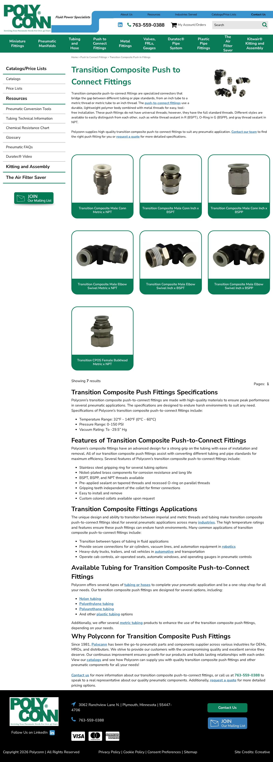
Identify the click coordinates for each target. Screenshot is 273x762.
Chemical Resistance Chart (27, 127)
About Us (127, 14)
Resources (153, 14)
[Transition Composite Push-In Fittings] (231, 81)
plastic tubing (108, 614)
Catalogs (13, 78)
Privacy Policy (109, 752)
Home (74, 57)
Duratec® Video (19, 156)
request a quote (128, 136)
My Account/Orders (192, 25)
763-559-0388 (148, 25)
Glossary (13, 137)
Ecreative (262, 752)
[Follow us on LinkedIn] (120, 25)
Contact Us (227, 707)
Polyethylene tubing (96, 603)
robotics (229, 546)
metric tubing (131, 622)
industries (206, 522)
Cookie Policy (133, 752)
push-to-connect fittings (163, 103)
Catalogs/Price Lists (224, 14)
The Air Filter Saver (228, 44)
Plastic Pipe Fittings (203, 43)
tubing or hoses (137, 584)
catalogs (94, 659)
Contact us (80, 675)
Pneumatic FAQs (19, 147)
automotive (164, 551)
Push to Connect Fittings (100, 43)
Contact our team (244, 132)
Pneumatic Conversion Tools (28, 108)
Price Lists (14, 88)
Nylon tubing (90, 598)
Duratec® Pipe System (176, 43)
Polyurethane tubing (96, 609)
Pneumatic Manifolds (47, 43)
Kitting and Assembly (28, 167)
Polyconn (99, 644)
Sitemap (190, 752)
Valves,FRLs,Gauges (149, 43)
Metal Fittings (125, 43)
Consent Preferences (164, 752)
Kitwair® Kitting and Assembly (254, 43)
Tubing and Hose (74, 43)
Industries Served (186, 14)
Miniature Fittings (17, 43)
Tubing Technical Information (29, 118)
